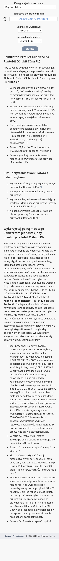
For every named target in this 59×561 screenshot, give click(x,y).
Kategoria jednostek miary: (29, 3)
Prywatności (18, 536)
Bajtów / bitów (31, 187)
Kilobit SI (28, 206)
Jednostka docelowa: (29, 37)
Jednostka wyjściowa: (29, 26)
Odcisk (8, 536)
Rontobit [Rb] (30, 218)
